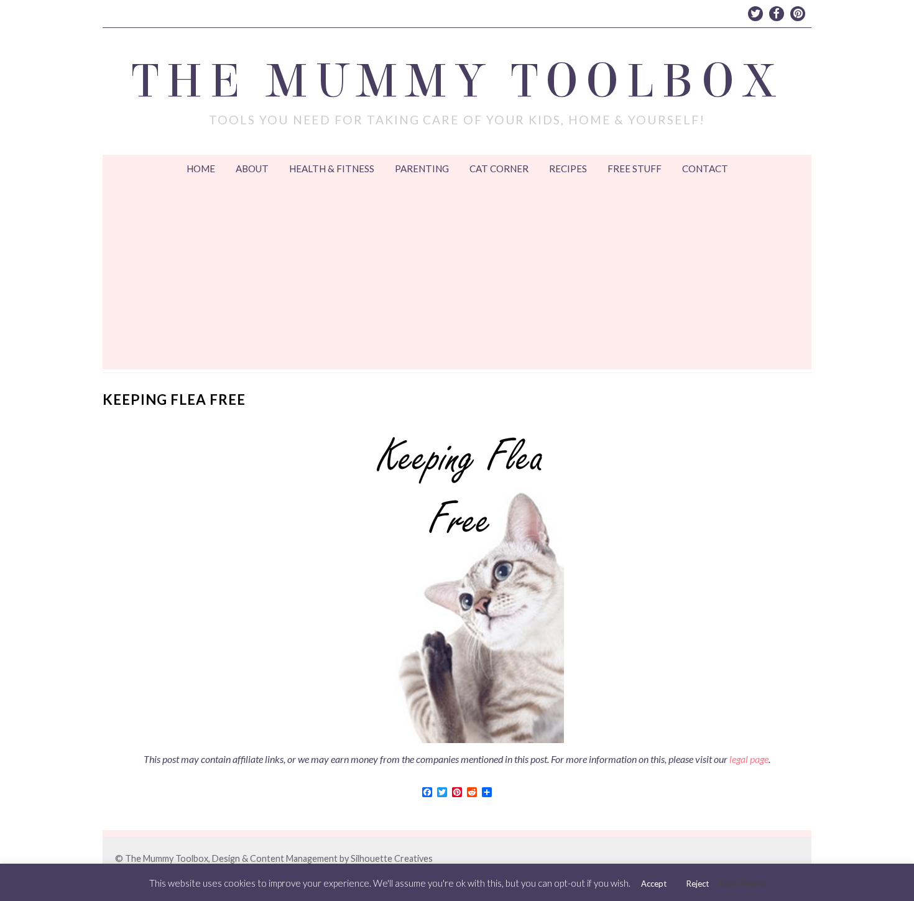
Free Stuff (634, 168)
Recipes (568, 168)
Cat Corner (499, 168)
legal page (749, 759)
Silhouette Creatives (392, 858)
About (252, 168)
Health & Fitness (331, 168)
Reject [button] (697, 884)
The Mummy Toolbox (457, 81)
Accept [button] (654, 884)
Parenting (422, 168)
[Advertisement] (457, 276)
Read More (741, 883)
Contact (705, 168)
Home (201, 168)
